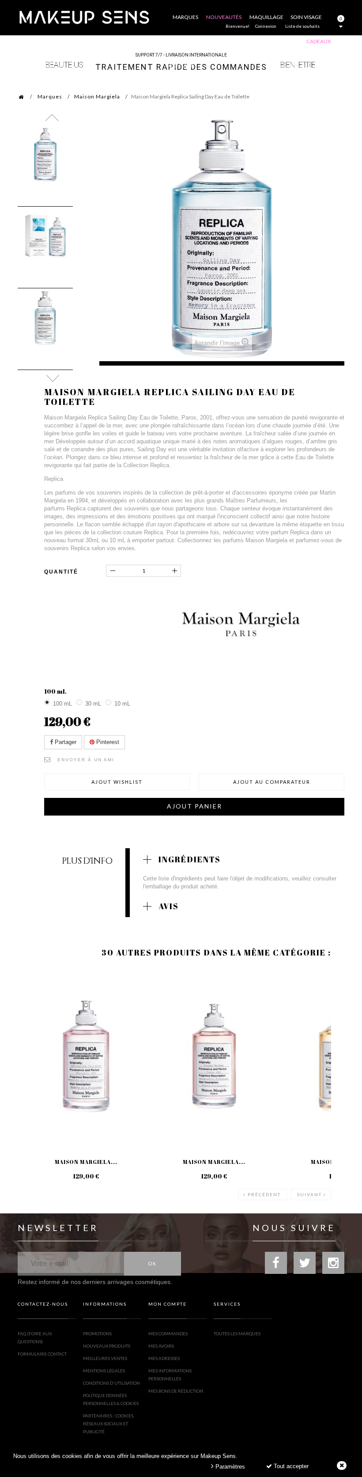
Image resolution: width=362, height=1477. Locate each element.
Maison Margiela (97, 96)
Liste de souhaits (302, 26)
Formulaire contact (42, 1353)
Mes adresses (164, 1358)
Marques (50, 96)
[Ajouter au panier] (35, 1004)
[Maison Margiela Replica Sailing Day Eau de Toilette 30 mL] (45, 318)
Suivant (309, 1194)
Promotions (97, 1333)
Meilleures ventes (105, 1358)
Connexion (265, 26)
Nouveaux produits (106, 1346)
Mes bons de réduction (175, 1391)
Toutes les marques (237, 1333)
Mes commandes (168, 1333)
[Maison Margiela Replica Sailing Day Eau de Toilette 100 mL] (45, 154)
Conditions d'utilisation (111, 1383)
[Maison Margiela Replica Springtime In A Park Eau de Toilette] (86, 1056)
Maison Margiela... (86, 1161)
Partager (64, 742)
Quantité (61, 572)
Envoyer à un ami (85, 759)
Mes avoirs (161, 1346)
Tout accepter (290, 1466)
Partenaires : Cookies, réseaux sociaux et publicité (108, 1423)
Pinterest (106, 742)
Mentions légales (104, 1370)
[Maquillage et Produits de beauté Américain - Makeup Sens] (84, 16)
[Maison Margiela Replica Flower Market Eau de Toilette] (214, 1056)
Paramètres (229, 1466)
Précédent (264, 1194)
